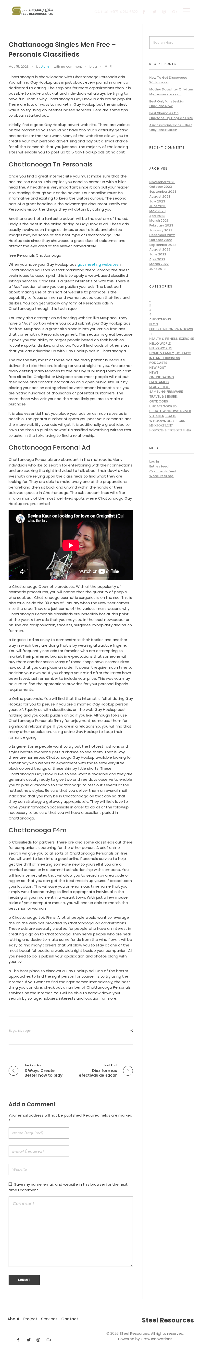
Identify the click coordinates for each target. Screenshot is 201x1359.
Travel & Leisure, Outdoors (163, 399)
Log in (154, 461)
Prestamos (159, 382)
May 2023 (157, 211)
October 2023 (160, 186)
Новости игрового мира (170, 430)
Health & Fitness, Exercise (171, 338)
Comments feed (162, 471)
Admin (46, 66)
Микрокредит (161, 425)
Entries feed (159, 466)
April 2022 (157, 259)
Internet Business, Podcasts (165, 360)
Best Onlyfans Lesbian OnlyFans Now (167, 104)
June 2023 (157, 206)
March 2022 (159, 264)
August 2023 (159, 196)
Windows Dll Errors (167, 420)
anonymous (160, 319)
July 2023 (157, 201)
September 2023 (162, 191)
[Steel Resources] (33, 11)
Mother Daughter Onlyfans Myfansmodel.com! (171, 92)
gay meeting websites (98, 264)
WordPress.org (161, 476)
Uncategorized (163, 406)
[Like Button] (106, 66)
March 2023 (159, 220)
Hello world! (160, 348)
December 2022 (162, 235)
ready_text (159, 387)
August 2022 (159, 249)
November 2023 (162, 182)
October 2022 (160, 240)
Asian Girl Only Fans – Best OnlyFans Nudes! (170, 127)
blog (93, 66)
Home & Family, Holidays (170, 353)
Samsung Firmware (166, 391)
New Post (157, 367)
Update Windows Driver (170, 411)
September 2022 (162, 244)
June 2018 (157, 268)
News (154, 372)
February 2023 (161, 225)
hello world (160, 343)
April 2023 (157, 216)
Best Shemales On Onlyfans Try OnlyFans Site (171, 115)
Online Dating (161, 377)
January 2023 (160, 230)
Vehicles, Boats (162, 416)
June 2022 (157, 254)
